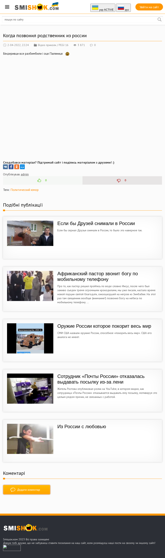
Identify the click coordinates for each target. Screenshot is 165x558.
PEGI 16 (63, 45)
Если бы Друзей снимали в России (96, 223)
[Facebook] (11, 166)
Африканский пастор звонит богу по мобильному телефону (97, 276)
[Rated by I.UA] (12, 550)
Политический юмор (24, 190)
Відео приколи (47, 45)
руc (126, 9)
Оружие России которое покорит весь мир (104, 326)
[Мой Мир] (22, 166)
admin (25, 174)
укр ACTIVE (106, 9)
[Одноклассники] (16, 166)
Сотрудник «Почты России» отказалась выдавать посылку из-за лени (101, 379)
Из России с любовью (81, 426)
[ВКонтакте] (5, 166)
